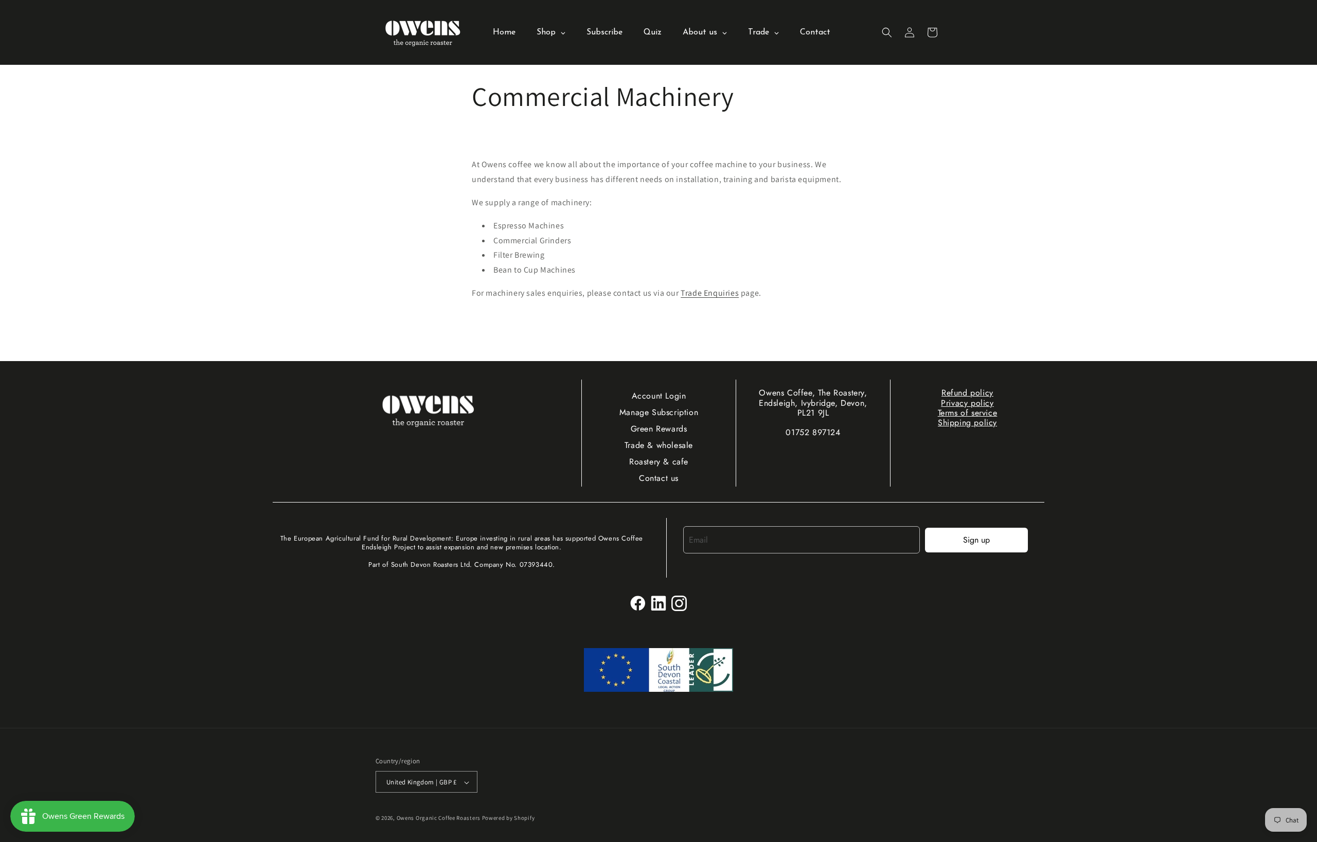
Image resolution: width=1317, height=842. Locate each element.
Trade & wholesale (659, 445)
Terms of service (968, 413)
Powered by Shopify (508, 818)
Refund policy (967, 393)
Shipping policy (967, 422)
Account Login (659, 396)
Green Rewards (659, 429)
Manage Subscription (658, 412)
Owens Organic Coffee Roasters (438, 818)
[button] (887, 32)
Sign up (976, 540)
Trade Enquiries (710, 293)
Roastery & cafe (658, 462)
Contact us (659, 478)
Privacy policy (967, 403)
